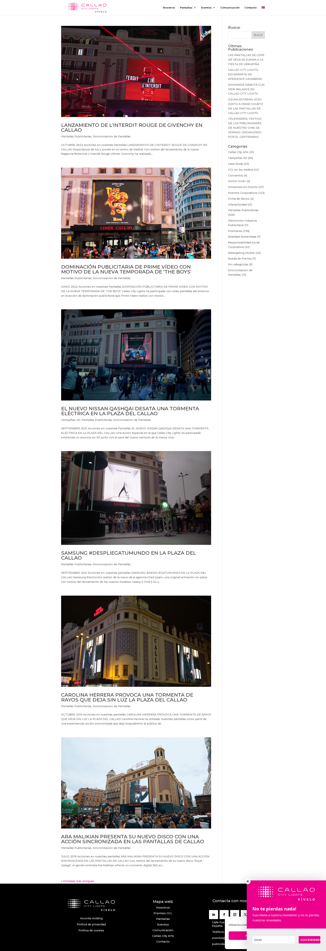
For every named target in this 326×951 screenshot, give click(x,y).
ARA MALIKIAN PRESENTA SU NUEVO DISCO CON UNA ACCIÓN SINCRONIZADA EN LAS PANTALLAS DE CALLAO (132, 839)
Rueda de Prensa (239, 258)
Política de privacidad (91, 924)
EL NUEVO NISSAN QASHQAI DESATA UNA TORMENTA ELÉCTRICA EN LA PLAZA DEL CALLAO (130, 411)
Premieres (235, 231)
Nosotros (169, 7)
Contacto (250, 7)
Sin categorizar (238, 264)
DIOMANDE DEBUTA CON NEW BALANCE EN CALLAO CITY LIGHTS (246, 89)
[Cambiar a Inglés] (263, 10)
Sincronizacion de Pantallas (112, 136)
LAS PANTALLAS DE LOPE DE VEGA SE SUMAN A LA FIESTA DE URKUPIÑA (246, 59)
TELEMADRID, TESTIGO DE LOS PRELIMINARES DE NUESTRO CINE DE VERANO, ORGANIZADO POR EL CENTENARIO (244, 127)
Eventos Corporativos (243, 193)
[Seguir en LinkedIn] (213, 914)
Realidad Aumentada (242, 236)
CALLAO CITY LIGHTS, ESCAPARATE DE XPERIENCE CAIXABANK (245, 74)
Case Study (235, 164)
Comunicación (230, 7)
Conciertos (235, 175)
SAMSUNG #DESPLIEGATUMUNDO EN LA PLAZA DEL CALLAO (128, 555)
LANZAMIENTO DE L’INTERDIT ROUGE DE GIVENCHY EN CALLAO (131, 127)
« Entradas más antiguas (77, 881)
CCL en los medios (240, 169)
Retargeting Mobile (241, 253)
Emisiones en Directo (243, 187)
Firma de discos (238, 198)
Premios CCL (163, 913)
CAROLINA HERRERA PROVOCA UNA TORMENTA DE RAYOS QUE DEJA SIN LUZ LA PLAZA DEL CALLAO (127, 697)
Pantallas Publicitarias (76, 136)
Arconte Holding (91, 918)
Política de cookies (91, 930)
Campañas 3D (70, 420)
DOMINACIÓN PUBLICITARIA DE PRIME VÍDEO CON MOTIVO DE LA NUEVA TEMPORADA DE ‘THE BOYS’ (126, 269)
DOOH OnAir (237, 181)
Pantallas (186, 7)
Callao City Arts (238, 152)
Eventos (206, 7)
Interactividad (237, 204)
